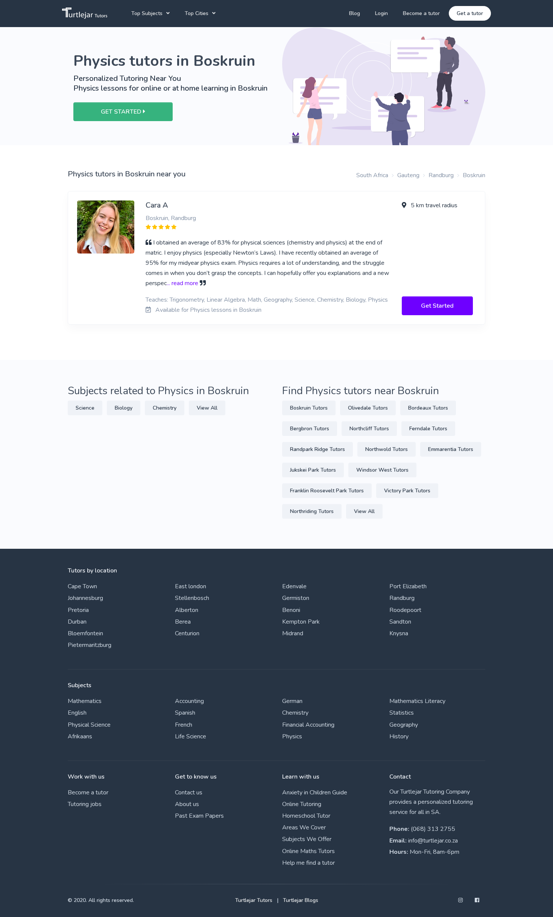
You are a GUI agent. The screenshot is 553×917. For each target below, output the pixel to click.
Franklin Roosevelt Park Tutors (327, 490)
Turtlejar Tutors (253, 900)
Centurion (187, 633)
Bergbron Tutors (309, 428)
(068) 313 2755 (433, 829)
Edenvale (294, 586)
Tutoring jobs (85, 804)
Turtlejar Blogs (300, 900)
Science (85, 407)
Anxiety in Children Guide (314, 792)
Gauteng (408, 175)
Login (381, 13)
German (292, 701)
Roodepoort (405, 610)
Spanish (185, 713)
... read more (182, 283)
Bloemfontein (85, 633)
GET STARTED (122, 112)
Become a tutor (421, 13)
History (399, 736)
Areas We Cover (304, 827)
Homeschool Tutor (306, 816)
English (77, 713)
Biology (123, 407)
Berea (183, 622)
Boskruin (474, 175)
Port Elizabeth (408, 586)
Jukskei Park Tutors (313, 470)
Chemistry (164, 407)
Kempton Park (301, 622)
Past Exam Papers (199, 816)
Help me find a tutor (308, 863)
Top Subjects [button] (147, 13)
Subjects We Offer (306, 839)
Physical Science (89, 725)
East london (190, 586)
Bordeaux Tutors (428, 407)
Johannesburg (85, 598)
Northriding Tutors (312, 511)
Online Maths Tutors (308, 851)
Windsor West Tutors (382, 470)
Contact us (188, 792)
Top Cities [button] (196, 13)
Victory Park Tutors (407, 490)
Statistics (401, 713)
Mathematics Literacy (417, 701)
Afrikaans (80, 736)
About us (187, 804)
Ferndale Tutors (428, 428)
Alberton (186, 610)
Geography (403, 725)
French (183, 725)
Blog (354, 13)
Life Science (190, 736)
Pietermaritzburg (89, 645)
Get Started (437, 306)
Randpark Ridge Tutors (317, 449)
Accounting (189, 701)
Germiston (295, 598)
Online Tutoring (301, 804)
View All (207, 407)
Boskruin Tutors (309, 407)
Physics (292, 736)
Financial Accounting (308, 725)
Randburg (441, 175)
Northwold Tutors (386, 449)
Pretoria (78, 610)
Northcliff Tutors (369, 428)
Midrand (292, 633)
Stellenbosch (192, 598)
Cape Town (82, 586)
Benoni (291, 610)
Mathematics (85, 701)
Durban (77, 622)
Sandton (400, 622)
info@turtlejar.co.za (433, 841)
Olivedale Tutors (368, 407)
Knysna (398, 633)
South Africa (372, 175)
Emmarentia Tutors (450, 449)
